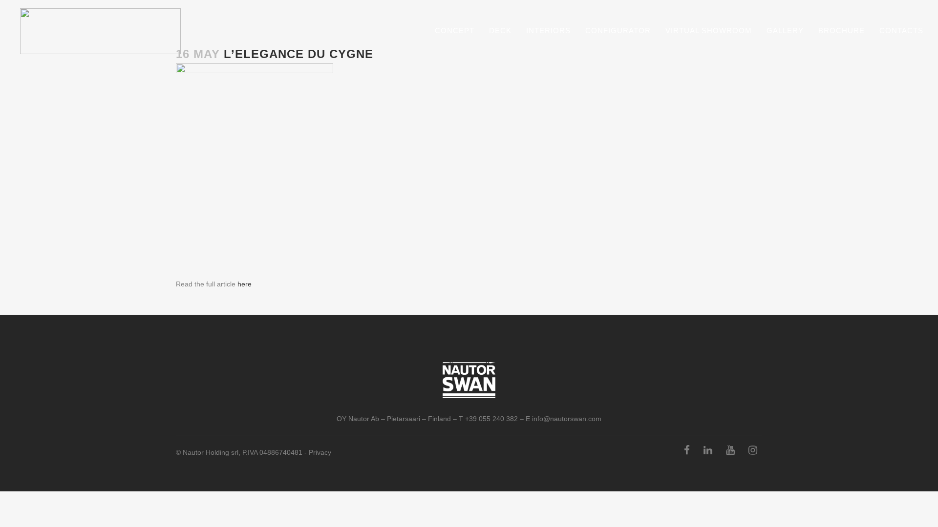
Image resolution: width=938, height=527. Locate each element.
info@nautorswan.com (566, 419)
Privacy (320, 452)
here (244, 284)
